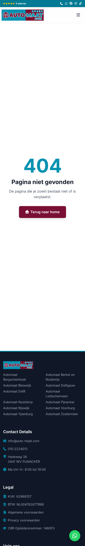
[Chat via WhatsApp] (74, 535)
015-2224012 (18, 449)
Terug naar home (45, 212)
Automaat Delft (14, 391)
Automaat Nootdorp (18, 402)
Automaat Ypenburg (18, 414)
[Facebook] (71, 3)
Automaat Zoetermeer (62, 414)
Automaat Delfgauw (60, 385)
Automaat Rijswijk (16, 408)
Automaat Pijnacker (60, 402)
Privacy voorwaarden (24, 520)
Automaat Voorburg (60, 408)
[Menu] (78, 15)
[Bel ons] (61, 3)
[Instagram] (75, 3)
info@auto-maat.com (23, 441)
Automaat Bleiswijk (17, 385)
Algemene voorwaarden (25, 512)
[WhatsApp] (66, 3)
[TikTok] (80, 3)
